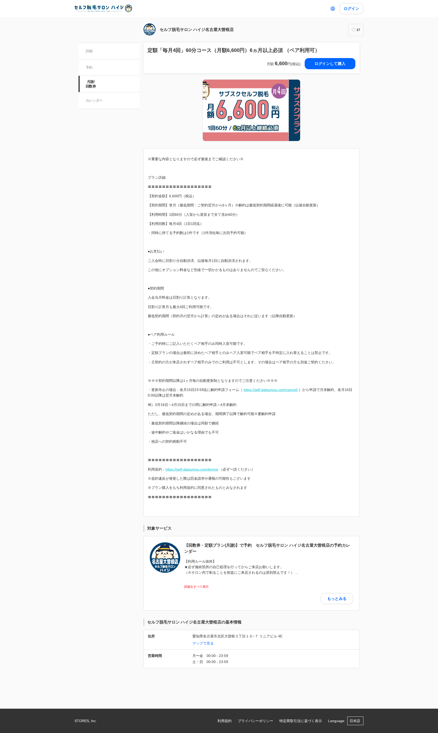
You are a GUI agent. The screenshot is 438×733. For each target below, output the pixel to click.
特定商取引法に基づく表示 (300, 721)
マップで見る (203, 643)
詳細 (89, 51)
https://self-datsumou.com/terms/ (192, 469)
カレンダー (94, 100)
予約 (89, 67)
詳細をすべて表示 (196, 586)
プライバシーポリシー (255, 721)
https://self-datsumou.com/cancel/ (271, 390)
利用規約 (224, 721)
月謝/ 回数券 (91, 84)
